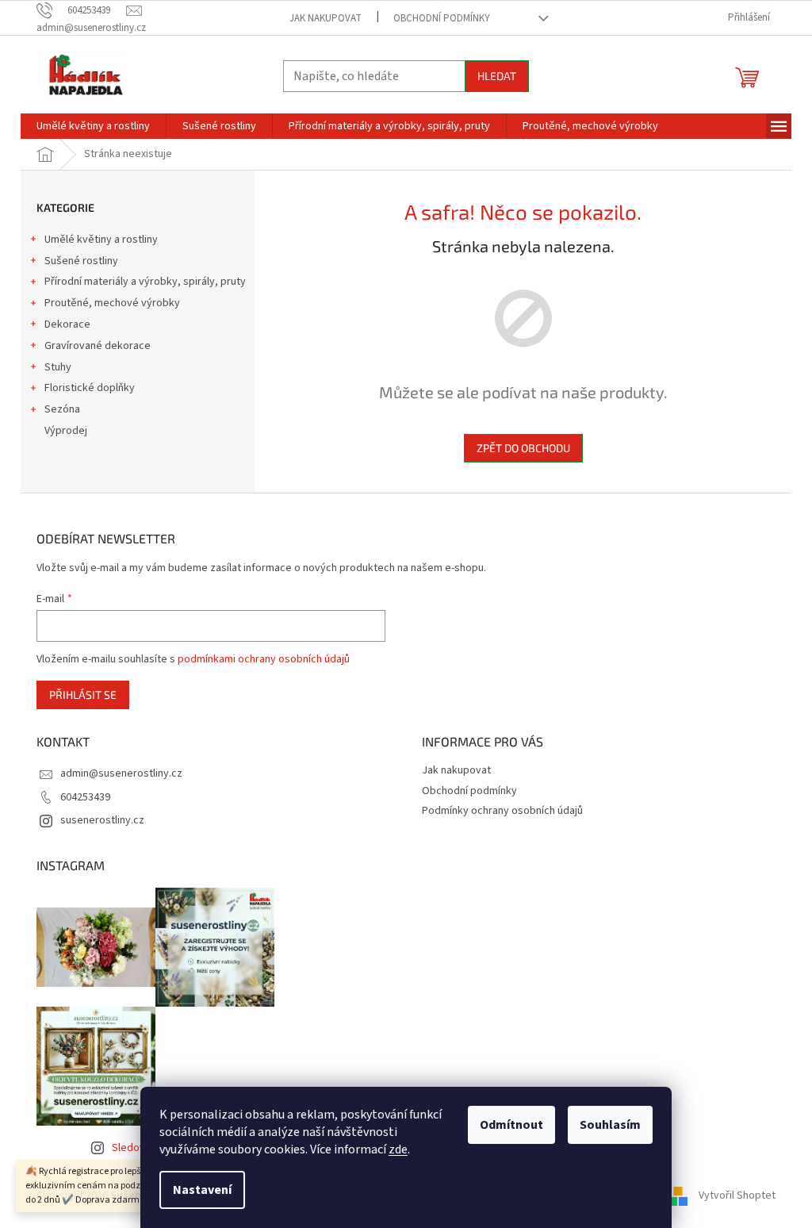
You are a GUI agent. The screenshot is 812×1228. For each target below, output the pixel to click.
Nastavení (202, 1190)
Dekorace (67, 324)
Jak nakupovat (325, 18)
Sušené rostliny (81, 261)
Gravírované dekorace (97, 346)
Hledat (496, 76)
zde (398, 1149)
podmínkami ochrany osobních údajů (264, 659)
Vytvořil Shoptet (737, 1195)
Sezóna (62, 409)
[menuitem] (93, 126)
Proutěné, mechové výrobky (112, 303)
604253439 (85, 797)
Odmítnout (511, 1125)
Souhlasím (610, 1125)
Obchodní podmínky (441, 18)
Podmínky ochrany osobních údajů (502, 811)
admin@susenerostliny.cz (121, 773)
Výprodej (65, 431)
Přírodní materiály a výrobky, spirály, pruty (145, 282)
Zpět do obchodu (523, 448)
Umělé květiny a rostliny (101, 240)
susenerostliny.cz (102, 820)
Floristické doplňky (89, 388)
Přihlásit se (83, 694)
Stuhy (57, 367)
